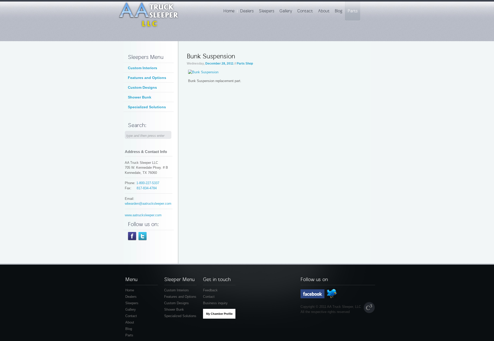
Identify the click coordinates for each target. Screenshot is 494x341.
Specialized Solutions (147, 107)
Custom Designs (142, 87)
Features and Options (147, 78)
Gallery (130, 309)
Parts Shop (245, 63)
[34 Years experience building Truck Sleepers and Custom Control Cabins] (149, 27)
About (129, 322)
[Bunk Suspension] (203, 72)
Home (129, 290)
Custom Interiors (142, 68)
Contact (131, 316)
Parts (129, 335)
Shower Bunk (139, 97)
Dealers (131, 297)
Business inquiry (215, 303)
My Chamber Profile (219, 313)
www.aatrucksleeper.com (143, 215)
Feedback (210, 290)
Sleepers (131, 303)
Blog (128, 329)
